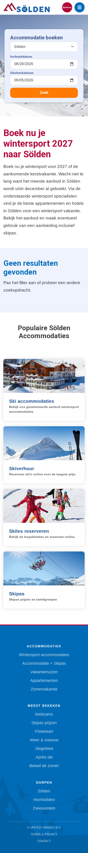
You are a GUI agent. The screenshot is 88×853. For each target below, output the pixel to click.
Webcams (44, 714)
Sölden (44, 791)
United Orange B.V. (45, 827)
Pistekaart (44, 731)
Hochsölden (44, 799)
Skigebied (44, 748)
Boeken (67, 7)
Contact (44, 841)
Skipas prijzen (44, 723)
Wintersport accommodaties (44, 655)
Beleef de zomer (44, 765)
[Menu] (79, 7)
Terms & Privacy (44, 834)
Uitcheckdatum (21, 73)
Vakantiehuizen (44, 672)
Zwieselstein (44, 808)
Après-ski (44, 757)
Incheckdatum (21, 56)
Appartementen (44, 680)
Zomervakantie (44, 689)
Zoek (44, 92)
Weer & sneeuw (44, 740)
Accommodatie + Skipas (44, 663)
